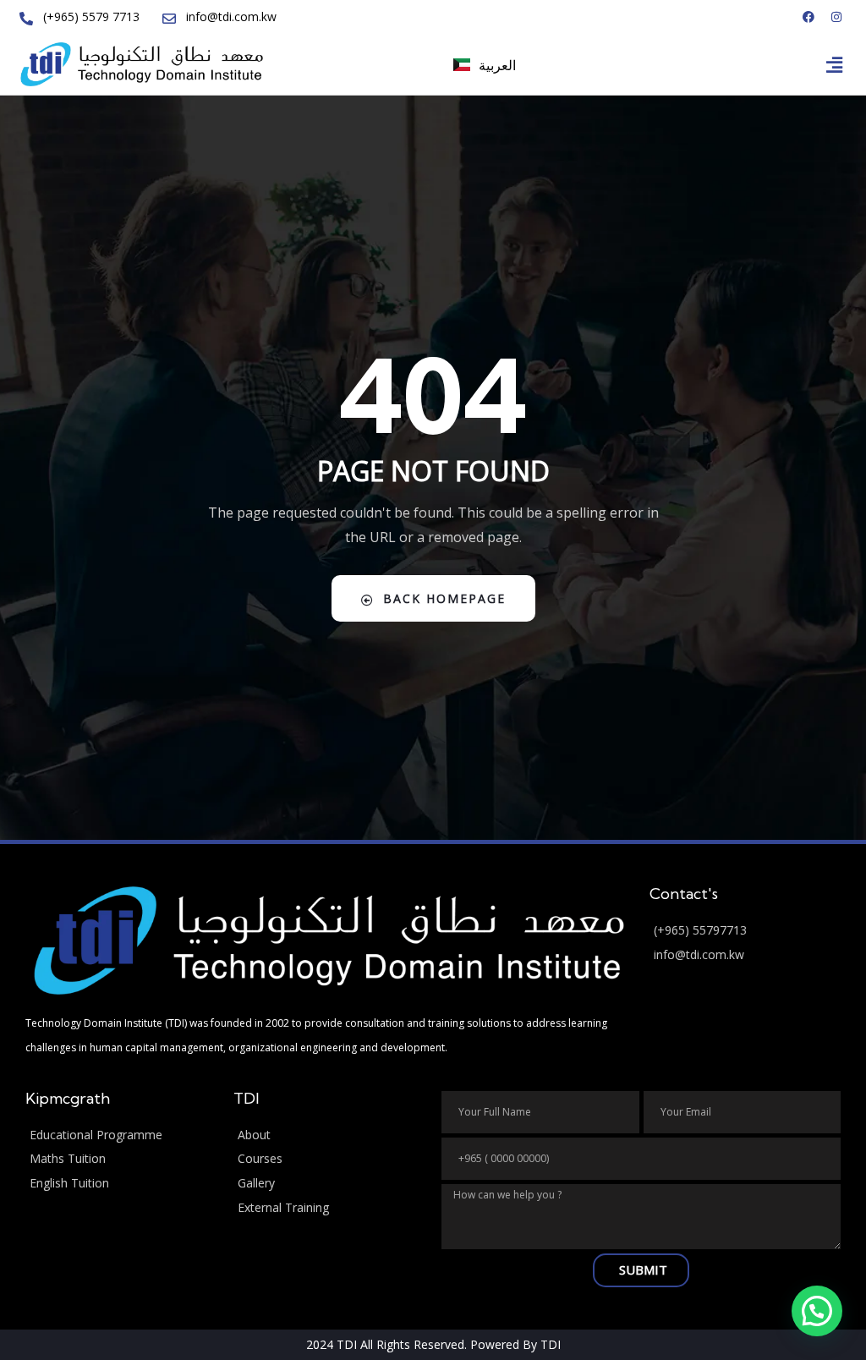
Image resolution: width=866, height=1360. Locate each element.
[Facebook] (808, 17)
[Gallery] (329, 1183)
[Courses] (329, 1159)
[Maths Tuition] (120, 1159)
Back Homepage (444, 598)
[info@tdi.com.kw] (745, 955)
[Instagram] (836, 17)
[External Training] (329, 1208)
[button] (834, 64)
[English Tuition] (120, 1183)
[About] (329, 1135)
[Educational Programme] (120, 1135)
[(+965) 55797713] (745, 931)
